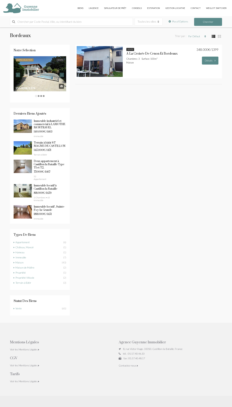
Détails (209, 60)
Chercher (208, 21)
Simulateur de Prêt (115, 8)
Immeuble (20, 257)
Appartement (22, 242)
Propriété (20, 272)
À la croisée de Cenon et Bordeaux (152, 54)
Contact (195, 8)
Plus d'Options (180, 21)
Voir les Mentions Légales (24, 349)
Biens (80, 8)
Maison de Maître (24, 267)
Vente (18, 308)
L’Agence (94, 8)
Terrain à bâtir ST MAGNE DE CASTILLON (49, 144)
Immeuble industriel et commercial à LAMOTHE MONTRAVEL (49, 124)
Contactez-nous (128, 365)
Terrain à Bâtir (23, 282)
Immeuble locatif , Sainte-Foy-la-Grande (49, 208)
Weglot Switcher (216, 8)
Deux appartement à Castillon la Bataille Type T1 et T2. (49, 164)
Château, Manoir (24, 247)
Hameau (19, 252)
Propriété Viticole (24, 277)
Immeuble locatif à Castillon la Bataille (45, 187)
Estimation (153, 8)
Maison (19, 262)
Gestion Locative (175, 8)
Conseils (137, 8)
